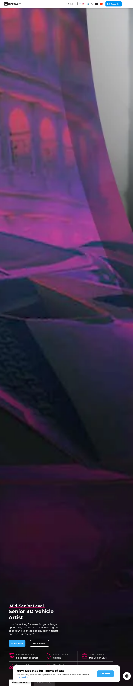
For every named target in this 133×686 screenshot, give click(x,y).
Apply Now (17, 643)
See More (105, 674)
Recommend (39, 643)
